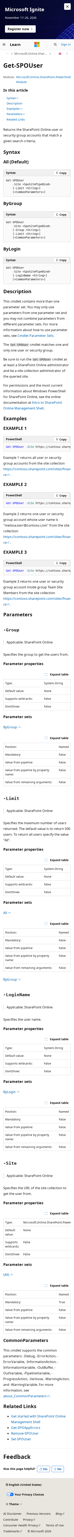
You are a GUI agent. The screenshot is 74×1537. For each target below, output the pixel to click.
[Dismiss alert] (67, 6)
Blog (59, 1514)
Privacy (28, 1519)
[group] (37, 446)
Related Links (16, 119)
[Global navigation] (4, 44)
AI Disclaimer (12, 1514)
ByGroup (10, 727)
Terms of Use (55, 1525)
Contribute (10, 1519)
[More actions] (67, 53)
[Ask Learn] (60, 53)
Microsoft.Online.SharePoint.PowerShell (31, 53)
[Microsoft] (37, 44)
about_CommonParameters (25, 1396)
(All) (6, 1274)
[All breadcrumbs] (6, 53)
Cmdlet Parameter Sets (35, 335)
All (5, 912)
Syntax (11, 98)
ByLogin (9, 1092)
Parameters (14, 114)
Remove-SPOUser (25, 1433)
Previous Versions (39, 1514)
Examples (13, 109)
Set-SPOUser (21, 1439)
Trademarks (11, 1531)
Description (14, 103)
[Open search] (55, 44)
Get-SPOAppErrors (25, 1427)
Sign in (66, 44)
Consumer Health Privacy (20, 1525)
